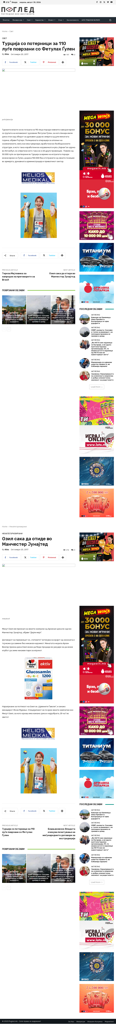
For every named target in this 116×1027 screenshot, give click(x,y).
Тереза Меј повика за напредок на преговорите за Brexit (18, 276)
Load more (95, 387)
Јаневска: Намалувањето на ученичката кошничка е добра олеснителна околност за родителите (102, 377)
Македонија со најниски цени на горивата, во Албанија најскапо (101, 364)
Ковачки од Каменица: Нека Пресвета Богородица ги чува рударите (14, 319)
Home (4, 31)
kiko (7, 54)
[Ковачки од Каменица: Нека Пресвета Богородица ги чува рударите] (14, 309)
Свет (11, 31)
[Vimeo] (108, 2)
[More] (63, 62)
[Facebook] (97, 2)
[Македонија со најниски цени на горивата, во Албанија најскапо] (84, 363)
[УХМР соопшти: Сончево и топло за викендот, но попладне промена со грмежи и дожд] (39, 309)
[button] (110, 20)
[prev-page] (4, 329)
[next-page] (9, 329)
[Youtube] (111, 2)
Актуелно (13, 313)
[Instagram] (100, 2)
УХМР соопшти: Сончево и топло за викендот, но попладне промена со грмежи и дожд (38, 319)
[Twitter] (104, 2)
